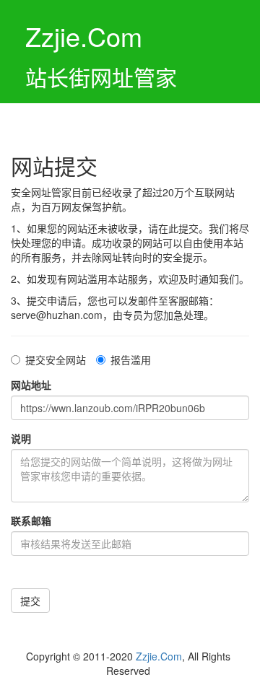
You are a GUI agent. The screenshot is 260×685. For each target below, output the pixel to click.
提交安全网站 (55, 359)
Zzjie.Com (159, 656)
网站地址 (31, 385)
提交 (30, 600)
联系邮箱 (31, 520)
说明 (21, 438)
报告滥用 (130, 359)
